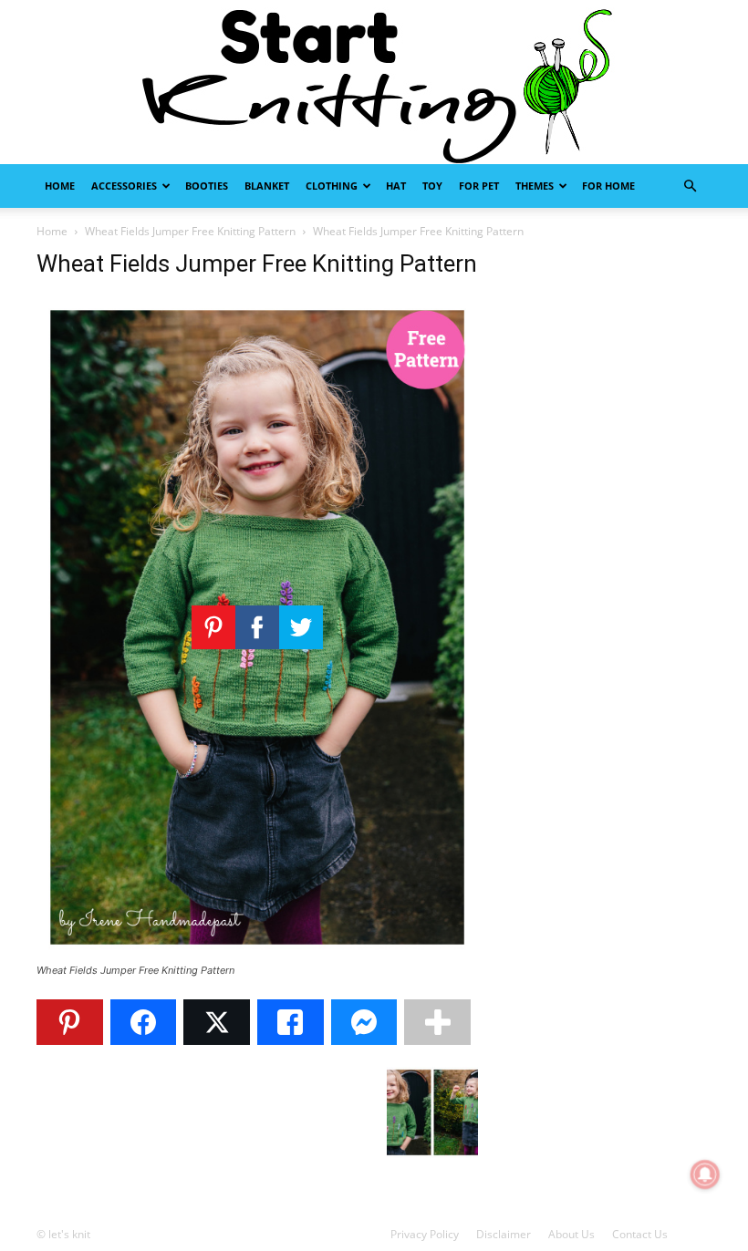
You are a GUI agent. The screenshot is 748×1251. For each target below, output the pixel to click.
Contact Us (640, 1234)
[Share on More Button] (437, 1022)
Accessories (124, 185)
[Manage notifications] (705, 1174)
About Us (571, 1234)
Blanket (266, 185)
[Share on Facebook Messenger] (364, 1022)
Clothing (332, 185)
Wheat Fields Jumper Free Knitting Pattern (190, 231)
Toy (432, 185)
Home (60, 185)
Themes (534, 185)
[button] (690, 186)
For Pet (479, 185)
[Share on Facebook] (143, 1022)
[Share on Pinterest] (69, 1022)
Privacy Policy (424, 1234)
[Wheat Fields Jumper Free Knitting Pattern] (257, 953)
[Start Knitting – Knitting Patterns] (374, 82)
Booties (206, 185)
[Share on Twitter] (216, 1022)
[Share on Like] (290, 1022)
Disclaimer (503, 1234)
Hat (396, 185)
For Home (608, 185)
